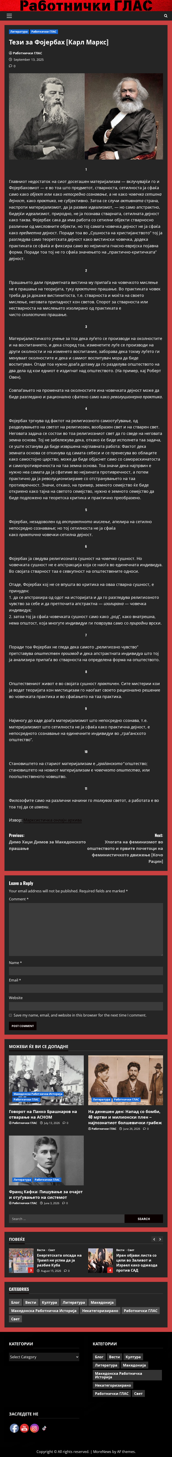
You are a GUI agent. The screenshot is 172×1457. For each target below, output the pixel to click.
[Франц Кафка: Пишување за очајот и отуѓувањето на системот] (46, 1160)
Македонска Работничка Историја (38, 1094)
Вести (41, 1250)
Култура (49, 1302)
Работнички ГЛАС (44, 32)
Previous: (47, 841)
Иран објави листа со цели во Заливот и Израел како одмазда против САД (21, 1260)
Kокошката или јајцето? (100, 1260)
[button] (9, 16)
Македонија (102, 1302)
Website (16, 997)
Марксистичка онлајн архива (53, 820)
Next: (125, 848)
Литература (19, 32)
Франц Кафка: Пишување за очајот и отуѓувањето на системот (46, 1194)
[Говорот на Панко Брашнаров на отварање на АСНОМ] (46, 1080)
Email (15, 980)
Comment (19, 899)
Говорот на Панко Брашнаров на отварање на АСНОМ (43, 1114)
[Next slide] (160, 1239)
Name (15, 962)
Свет (51, 1250)
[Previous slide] (154, 1239)
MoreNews (102, 1451)
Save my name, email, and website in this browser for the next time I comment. (80, 1015)
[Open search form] (166, 16)
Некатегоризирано (100, 1310)
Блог (119, 1255)
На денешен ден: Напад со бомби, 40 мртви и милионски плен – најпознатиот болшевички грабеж (125, 1116)
